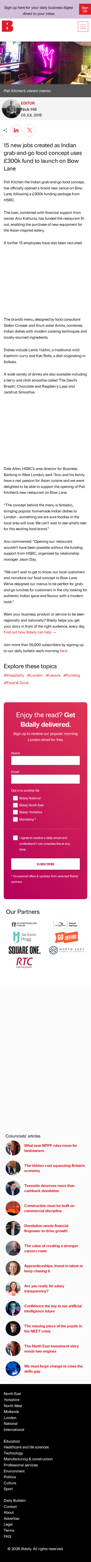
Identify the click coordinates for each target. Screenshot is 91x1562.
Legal (8, 1524)
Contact (10, 1506)
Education (12, 1441)
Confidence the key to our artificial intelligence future (53, 1308)
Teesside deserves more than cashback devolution (49, 1188)
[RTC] (24, 962)
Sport (8, 1488)
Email (15, 771)
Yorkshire (11, 1399)
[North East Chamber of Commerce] (66, 949)
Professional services (21, 1464)
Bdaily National (30, 798)
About (9, 1512)
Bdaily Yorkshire (30, 812)
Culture (10, 1482)
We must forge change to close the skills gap (53, 1369)
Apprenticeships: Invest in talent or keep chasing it (53, 1268)
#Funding (71, 675)
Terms (9, 1530)
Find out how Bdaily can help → (30, 632)
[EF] (24, 924)
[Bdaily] (7, 25)
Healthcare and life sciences (26, 1446)
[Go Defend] (66, 936)
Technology (13, 1453)
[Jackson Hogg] (24, 936)
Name (15, 753)
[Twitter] (29, 130)
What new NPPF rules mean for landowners (50, 1148)
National (11, 1423)
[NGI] (66, 924)
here (63, 650)
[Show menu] (83, 26)
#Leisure (53, 675)
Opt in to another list (25, 790)
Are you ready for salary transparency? (44, 1288)
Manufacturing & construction (28, 1458)
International (14, 1429)
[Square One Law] (24, 949)
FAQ (7, 1536)
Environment (14, 1470)
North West (13, 1405)
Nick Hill (29, 109)
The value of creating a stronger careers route (51, 1248)
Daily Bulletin (15, 1500)
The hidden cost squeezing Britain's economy (54, 1168)
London (10, 1417)
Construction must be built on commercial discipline (49, 1208)
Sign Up (85, 9)
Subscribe (45, 864)
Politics (10, 1476)
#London (35, 675)
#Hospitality (14, 675)
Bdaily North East (31, 805)
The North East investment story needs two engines (51, 1348)
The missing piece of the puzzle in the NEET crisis (53, 1328)
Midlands (11, 1411)
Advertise (11, 1518)
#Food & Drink (16, 682)
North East (12, 1393)
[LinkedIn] (16, 130)
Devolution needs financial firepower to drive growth (46, 1228)
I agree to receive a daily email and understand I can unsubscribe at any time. (44, 843)
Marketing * (27, 819)
